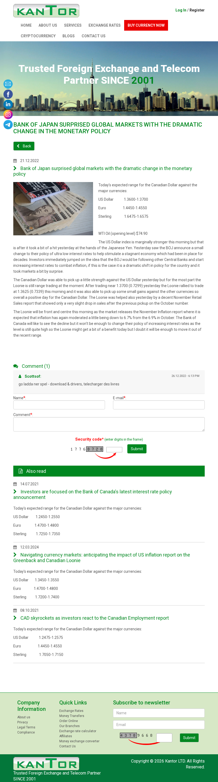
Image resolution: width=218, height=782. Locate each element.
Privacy (22, 722)
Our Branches (69, 726)
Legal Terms (26, 727)
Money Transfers (71, 716)
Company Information (31, 705)
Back (26, 146)
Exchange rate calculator (77, 731)
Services (73, 25)
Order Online (68, 721)
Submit (137, 449)
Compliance (26, 732)
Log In (180, 10)
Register (197, 10)
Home (26, 25)
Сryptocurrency (38, 36)
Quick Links (73, 702)
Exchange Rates (105, 25)
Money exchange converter (79, 741)
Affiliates (65, 736)
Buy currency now (146, 25)
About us (48, 25)
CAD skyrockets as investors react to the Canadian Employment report (94, 618)
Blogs (68, 36)
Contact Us (94, 36)
